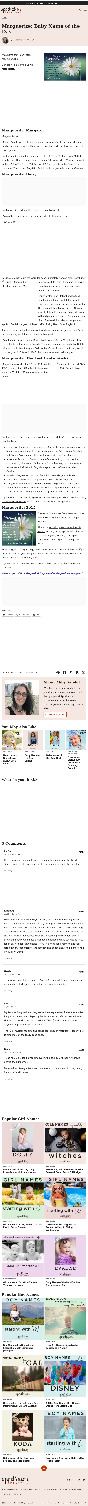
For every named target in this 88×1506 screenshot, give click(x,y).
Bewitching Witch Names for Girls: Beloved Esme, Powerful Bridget (65, 1171)
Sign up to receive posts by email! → (44, 3)
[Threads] (73, 1479)
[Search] (80, 9)
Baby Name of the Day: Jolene (32, 758)
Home (4, 18)
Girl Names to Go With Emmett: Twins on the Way (20, 1284)
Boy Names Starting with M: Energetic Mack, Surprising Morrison (18, 1348)
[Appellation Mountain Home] (11, 10)
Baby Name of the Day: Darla (54, 756)
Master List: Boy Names (71, 1489)
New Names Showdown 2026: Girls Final (10, 759)
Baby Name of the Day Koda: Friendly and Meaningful (19, 1459)
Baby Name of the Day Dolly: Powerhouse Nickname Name (19, 1171)
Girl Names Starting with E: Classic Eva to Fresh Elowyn (22, 1226)
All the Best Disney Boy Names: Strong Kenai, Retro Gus (63, 1404)
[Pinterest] (83, 1479)
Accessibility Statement (60, 1503)
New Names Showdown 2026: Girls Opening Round (74, 763)
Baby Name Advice (10, 1489)
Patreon (17, 1494)
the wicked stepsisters (14, 501)
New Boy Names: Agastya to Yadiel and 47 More (62, 1346)
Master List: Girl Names (46, 1489)
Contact (6, 1494)
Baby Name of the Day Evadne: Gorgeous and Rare (63, 1284)
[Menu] (85, 9)
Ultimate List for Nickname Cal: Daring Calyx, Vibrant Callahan (20, 1404)
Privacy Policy (47, 1503)
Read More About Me (55, 715)
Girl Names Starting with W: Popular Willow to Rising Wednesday (61, 1227)
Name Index (26, 1489)
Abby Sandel (17, 40)
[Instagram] (68, 1479)
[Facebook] (78, 1479)
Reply (81, 852)
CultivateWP (82, 1503)
